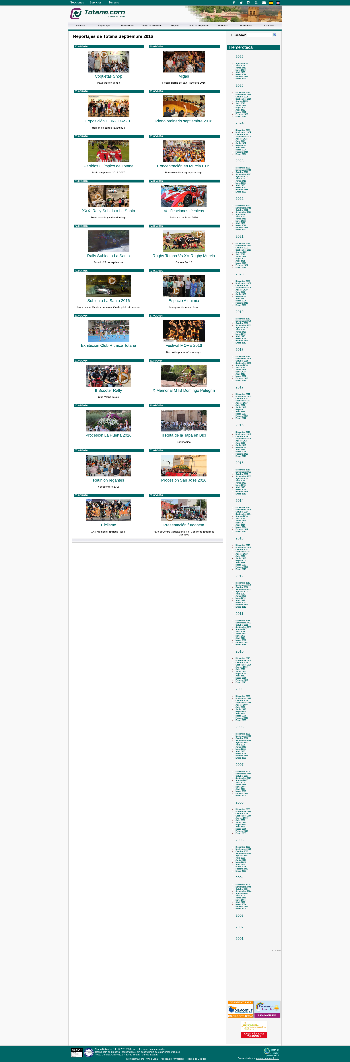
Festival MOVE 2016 (184, 345)
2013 (240, 538)
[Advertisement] (253, 974)
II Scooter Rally (108, 390)
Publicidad (246, 25)
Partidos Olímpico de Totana (108, 166)
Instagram (248, 2)
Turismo (114, 2)
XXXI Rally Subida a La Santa (108, 211)
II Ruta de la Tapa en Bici (184, 435)
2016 (240, 425)
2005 (240, 840)
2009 (240, 689)
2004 (240, 878)
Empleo (175, 25)
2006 (240, 802)
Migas (183, 76)
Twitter (241, 2)
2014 (240, 500)
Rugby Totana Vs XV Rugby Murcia (184, 256)
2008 (240, 727)
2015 (240, 463)
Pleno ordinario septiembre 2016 (183, 121)
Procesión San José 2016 (183, 480)
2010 (240, 651)
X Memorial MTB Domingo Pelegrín (184, 390)
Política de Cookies (196, 1058)
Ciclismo (108, 525)
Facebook (234, 2)
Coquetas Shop (108, 76)
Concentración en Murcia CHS (184, 166)
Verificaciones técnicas (184, 211)
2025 (240, 85)
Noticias (80, 25)
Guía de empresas (199, 25)
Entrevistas (127, 25)
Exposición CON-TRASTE (108, 121)
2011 (239, 614)
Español (271, 3)
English (278, 3)
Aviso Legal (152, 1058)
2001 (240, 939)
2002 (240, 927)
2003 (240, 915)
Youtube (256, 2)
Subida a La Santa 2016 (108, 300)
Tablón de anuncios (151, 25)
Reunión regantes (108, 480)
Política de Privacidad (172, 1058)
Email (264, 2)
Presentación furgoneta (183, 525)
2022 (240, 199)
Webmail (222, 25)
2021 (240, 236)
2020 (240, 274)
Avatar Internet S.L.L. (267, 1058)
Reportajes (104, 25)
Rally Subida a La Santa (108, 256)
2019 (240, 312)
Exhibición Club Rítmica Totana (108, 345)
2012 (240, 576)
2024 (240, 123)
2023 (240, 161)
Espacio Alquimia (184, 300)
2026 (240, 56)
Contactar (269, 25)
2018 (240, 350)
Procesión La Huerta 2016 (108, 435)
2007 (240, 765)
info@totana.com (135, 1058)
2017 (240, 387)
